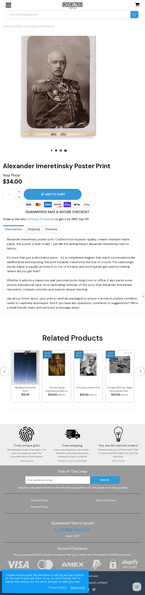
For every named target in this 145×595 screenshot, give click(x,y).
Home (6, 26)
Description (13, 229)
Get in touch (118, 460)
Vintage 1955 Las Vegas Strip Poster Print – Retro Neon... (120, 389)
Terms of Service (105, 500)
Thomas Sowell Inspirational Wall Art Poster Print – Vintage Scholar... (57, 389)
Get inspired (26, 460)
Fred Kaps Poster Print (88, 387)
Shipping (34, 229)
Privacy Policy (39, 500)
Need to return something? (72, 460)
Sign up (104, 480)
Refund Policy (39, 506)
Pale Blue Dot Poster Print (25, 389)
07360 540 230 (74, 530)
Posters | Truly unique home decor (33, 26)
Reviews (51, 229)
